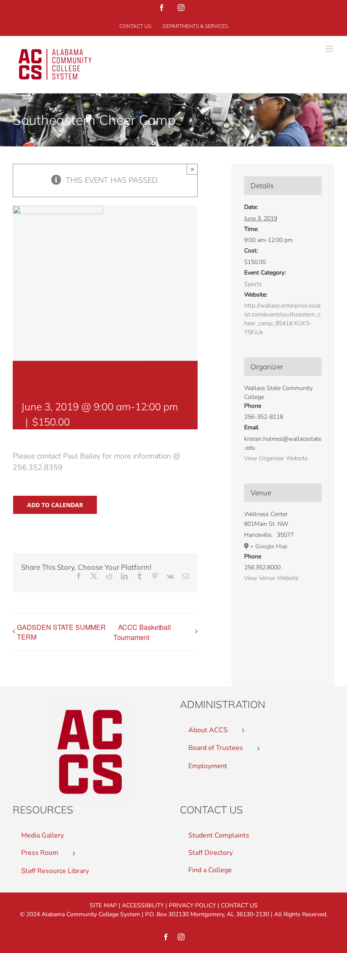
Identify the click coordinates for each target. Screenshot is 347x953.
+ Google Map (268, 546)
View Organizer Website (276, 458)
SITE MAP (103, 905)
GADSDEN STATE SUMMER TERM (61, 632)
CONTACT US (239, 905)
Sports (253, 284)
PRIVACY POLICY (192, 905)
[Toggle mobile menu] (329, 48)
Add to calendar (55, 504)
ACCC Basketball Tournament (142, 632)
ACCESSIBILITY (143, 905)
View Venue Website (271, 578)
